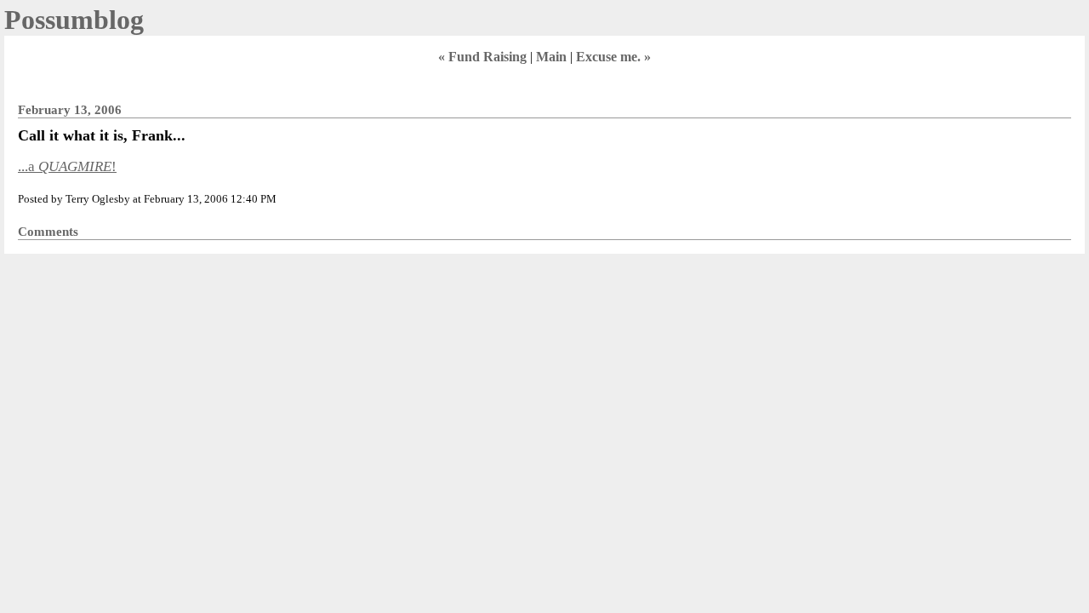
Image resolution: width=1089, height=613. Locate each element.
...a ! (67, 166)
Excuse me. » (613, 56)
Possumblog (74, 19)
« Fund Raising (482, 56)
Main (551, 56)
